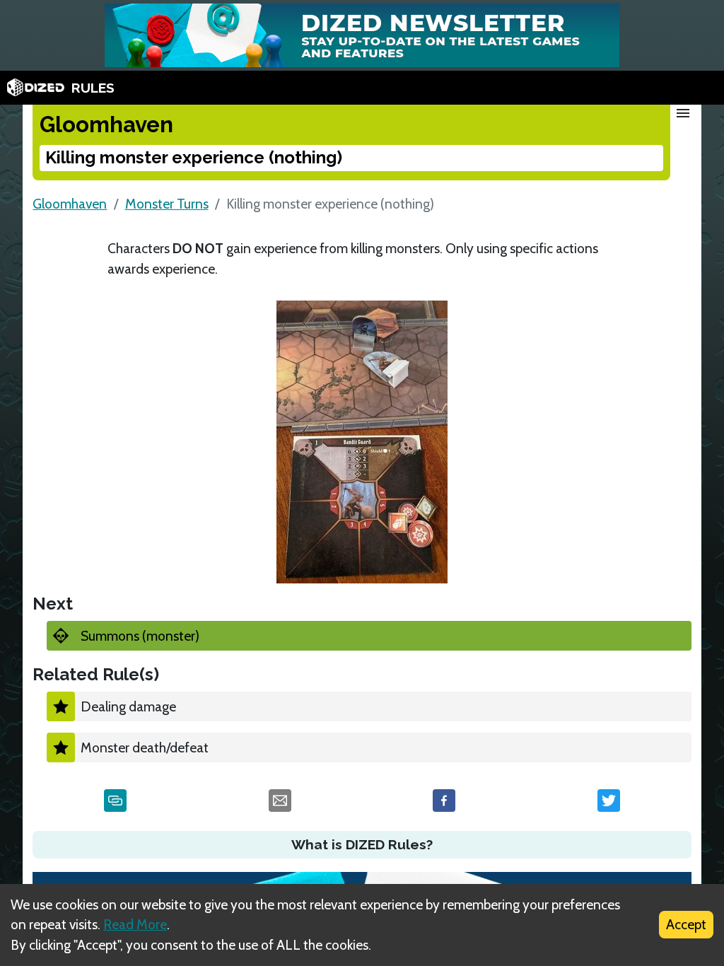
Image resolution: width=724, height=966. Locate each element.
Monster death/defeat (145, 747)
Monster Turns (167, 203)
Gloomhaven (70, 203)
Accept (686, 924)
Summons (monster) (140, 635)
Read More (135, 924)
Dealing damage (128, 706)
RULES (93, 87)
